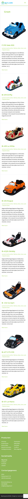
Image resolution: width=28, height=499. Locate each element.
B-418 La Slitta (8, 146)
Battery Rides (4, 445)
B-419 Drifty (7, 95)
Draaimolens (17, 441)
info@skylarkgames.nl (6, 486)
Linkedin (3, 465)
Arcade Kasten (4, 443)
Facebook (3, 463)
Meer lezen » (5, 70)
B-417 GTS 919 (8, 352)
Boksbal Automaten (6, 447)
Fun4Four (16, 447)
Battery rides (17, 48)
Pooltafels (16, 445)
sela (25, 48)
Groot (22, 48)
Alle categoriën (17, 449)
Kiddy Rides (17, 443)
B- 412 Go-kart (8, 303)
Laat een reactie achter (7, 48)
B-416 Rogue (7, 201)
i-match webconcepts (22, 496)
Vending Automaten (6, 449)
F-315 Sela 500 (8, 45)
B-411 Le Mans (8, 402)
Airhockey (3, 441)
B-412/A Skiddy (8, 251)
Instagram (3, 461)
